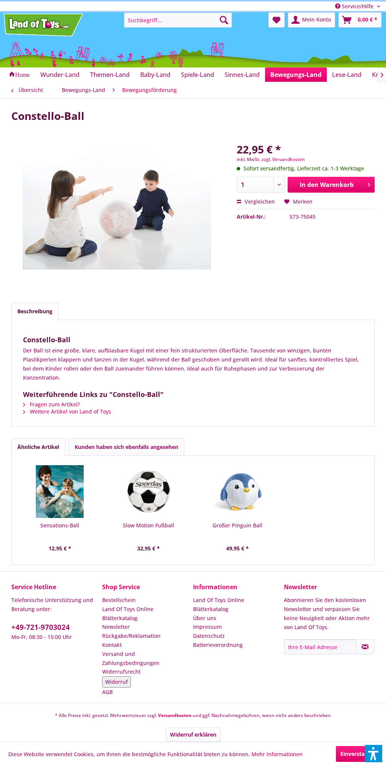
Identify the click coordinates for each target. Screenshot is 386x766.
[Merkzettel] (276, 20)
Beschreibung (34, 311)
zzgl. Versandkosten (283, 159)
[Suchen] (224, 20)
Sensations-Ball (59, 525)
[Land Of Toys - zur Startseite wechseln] (44, 24)
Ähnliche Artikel (38, 446)
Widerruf (116, 681)
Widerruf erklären (193, 734)
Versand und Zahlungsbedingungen (130, 658)
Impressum (207, 626)
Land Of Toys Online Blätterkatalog (127, 613)
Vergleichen (259, 201)
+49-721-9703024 (40, 627)
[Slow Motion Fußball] (149, 491)
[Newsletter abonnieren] (365, 646)
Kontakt (112, 644)
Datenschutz (209, 635)
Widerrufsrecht (121, 671)
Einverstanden (359, 753)
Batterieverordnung (218, 644)
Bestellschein (119, 600)
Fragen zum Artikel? (54, 404)
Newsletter (116, 626)
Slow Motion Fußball (148, 525)
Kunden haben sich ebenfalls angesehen (126, 446)
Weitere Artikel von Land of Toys (69, 411)
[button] (373, 753)
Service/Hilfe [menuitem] (357, 6)
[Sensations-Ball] (60, 491)
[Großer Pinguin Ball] (237, 491)
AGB (107, 692)
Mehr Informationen (277, 754)
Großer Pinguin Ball (237, 525)
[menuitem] (178, 20)
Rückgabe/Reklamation (131, 635)
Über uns (204, 618)
